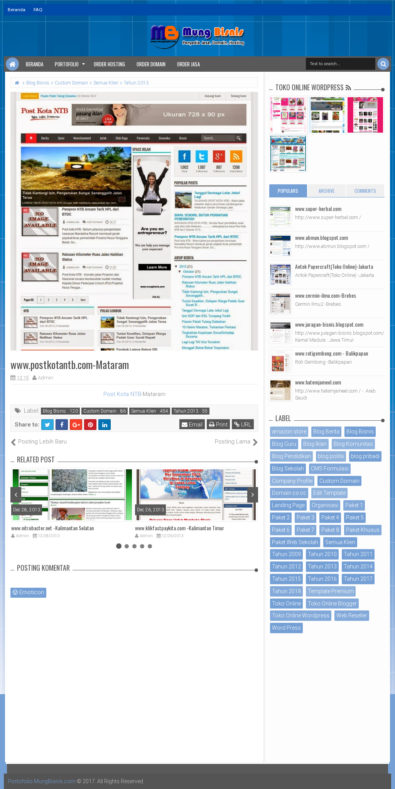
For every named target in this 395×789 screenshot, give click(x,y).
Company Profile (292, 481)
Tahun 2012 (286, 566)
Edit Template (329, 493)
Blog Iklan (315, 444)
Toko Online (286, 603)
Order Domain (151, 64)
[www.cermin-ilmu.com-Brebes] (280, 303)
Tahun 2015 (286, 579)
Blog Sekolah (288, 468)
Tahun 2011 (358, 554)
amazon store (289, 431)
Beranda (16, 9)
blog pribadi (365, 456)
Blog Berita (326, 431)
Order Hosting (109, 64)
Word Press (286, 628)
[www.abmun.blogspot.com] (280, 246)
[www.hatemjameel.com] (280, 390)
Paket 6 (281, 530)
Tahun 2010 (322, 554)
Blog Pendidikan (291, 456)
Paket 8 (330, 530)
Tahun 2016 (322, 579)
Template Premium (331, 591)
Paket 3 (305, 517)
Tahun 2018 (286, 591)
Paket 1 (354, 505)
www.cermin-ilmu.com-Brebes (325, 295)
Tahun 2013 (186, 411)
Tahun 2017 (358, 579)
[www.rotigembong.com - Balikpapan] (280, 361)
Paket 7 (305, 530)
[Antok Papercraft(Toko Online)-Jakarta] (280, 275)
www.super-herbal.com (318, 208)
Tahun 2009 (286, 554)
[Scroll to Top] (385, 775)
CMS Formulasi (330, 468)
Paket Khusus (363, 530)
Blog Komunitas (353, 444)
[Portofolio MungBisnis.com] (12, 64)
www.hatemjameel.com (318, 382)
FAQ (38, 9)
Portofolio (67, 64)
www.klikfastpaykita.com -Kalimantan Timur (179, 528)
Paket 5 (355, 517)
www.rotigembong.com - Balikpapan (331, 353)
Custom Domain (99, 411)
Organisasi (325, 505)
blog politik (331, 456)
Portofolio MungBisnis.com (42, 781)
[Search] (383, 64)
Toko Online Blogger (332, 603)
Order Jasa (188, 64)
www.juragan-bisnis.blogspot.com (329, 324)
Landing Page (288, 505)
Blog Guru (284, 444)
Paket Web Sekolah (295, 542)
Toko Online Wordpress (300, 615)
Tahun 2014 (358, 566)
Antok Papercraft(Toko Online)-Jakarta (334, 266)
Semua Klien (143, 411)
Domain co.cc (289, 493)
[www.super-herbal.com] (280, 217)
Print (221, 424)
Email (195, 424)
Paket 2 (281, 517)
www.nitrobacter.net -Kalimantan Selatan (52, 528)
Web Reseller (351, 615)
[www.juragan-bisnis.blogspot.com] (280, 332)
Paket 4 (330, 517)
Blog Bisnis (54, 411)
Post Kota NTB (122, 394)
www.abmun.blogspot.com (321, 237)
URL (246, 424)
